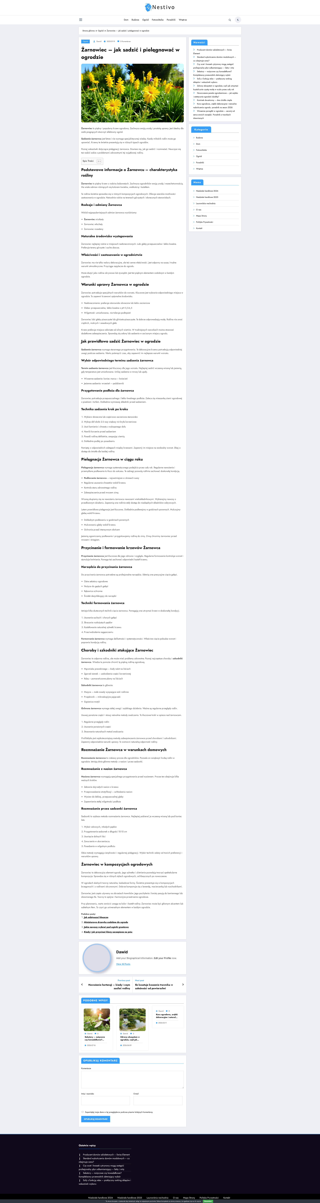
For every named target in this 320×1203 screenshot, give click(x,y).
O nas (198, 209)
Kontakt (199, 228)
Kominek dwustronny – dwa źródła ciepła (214, 100)
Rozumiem (208, 1201)
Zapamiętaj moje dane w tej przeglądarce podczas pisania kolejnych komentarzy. (119, 1112)
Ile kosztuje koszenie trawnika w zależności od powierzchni (154, 986)
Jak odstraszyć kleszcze (96, 917)
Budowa (135, 19)
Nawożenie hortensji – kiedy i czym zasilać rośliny (109, 986)
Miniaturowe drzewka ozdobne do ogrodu (106, 922)
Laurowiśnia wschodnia (205, 203)
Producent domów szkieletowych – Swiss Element (106, 1154)
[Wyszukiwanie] (230, 20)
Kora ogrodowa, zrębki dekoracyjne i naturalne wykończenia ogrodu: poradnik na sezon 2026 (167, 1016)
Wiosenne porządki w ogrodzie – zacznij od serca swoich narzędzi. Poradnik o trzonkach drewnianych (214, 115)
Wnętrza (183, 19)
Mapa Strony (201, 215)
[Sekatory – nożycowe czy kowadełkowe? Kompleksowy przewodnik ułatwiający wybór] (97, 1019)
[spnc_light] (238, 20)
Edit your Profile (162, 958)
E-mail (136, 1093)
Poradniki (171, 19)
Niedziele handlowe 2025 (207, 197)
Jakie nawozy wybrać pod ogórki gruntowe (106, 927)
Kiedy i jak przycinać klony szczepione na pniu (108, 932)
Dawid (98, 41)
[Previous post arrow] (82, 985)
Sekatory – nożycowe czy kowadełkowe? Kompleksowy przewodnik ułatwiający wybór (95, 1038)
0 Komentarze (125, 41)
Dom (126, 19)
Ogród (145, 19)
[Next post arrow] (183, 985)
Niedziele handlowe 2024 (207, 190)
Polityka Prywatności (204, 222)
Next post (139, 980)
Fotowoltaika (158, 19)
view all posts (123, 964)
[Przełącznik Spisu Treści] (97, 161)
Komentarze (86, 1068)
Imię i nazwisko (87, 1093)
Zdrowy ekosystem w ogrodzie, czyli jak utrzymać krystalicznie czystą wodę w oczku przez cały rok (130, 1038)
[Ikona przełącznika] (80, 20)
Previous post (124, 980)
